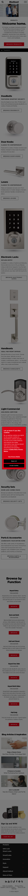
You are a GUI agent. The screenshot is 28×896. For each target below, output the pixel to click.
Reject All (14, 461)
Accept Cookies (14, 465)
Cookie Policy (13, 449)
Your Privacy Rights (14, 456)
